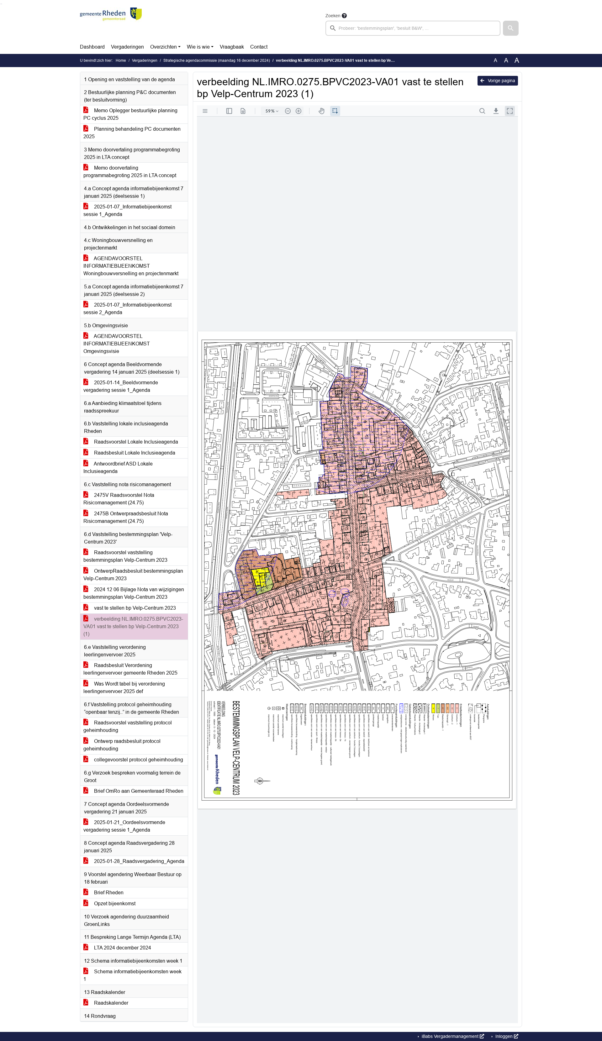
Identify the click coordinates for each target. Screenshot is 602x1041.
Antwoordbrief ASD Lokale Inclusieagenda (118, 467)
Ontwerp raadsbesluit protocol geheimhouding (122, 745)
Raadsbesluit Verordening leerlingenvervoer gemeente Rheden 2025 (130, 669)
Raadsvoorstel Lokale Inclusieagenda (135, 441)
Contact (258, 47)
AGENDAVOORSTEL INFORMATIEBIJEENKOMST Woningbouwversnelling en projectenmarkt (130, 266)
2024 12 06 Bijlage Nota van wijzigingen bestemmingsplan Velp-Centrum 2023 (133, 593)
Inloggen (504, 1036)
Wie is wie (198, 47)
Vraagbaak (232, 47)
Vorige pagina (501, 80)
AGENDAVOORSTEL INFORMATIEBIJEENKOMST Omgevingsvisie (116, 344)
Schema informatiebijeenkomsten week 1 (132, 975)
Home (121, 60)
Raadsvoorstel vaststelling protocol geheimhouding (127, 726)
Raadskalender (110, 1003)
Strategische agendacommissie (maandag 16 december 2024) (216, 60)
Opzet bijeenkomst (114, 903)
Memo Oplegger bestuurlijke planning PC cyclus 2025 (130, 114)
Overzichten (163, 47)
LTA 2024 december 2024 (122, 947)
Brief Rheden (108, 892)
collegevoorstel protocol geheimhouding (138, 759)
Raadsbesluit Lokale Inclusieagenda (134, 452)
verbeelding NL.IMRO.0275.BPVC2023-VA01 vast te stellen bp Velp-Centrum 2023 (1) (133, 626)
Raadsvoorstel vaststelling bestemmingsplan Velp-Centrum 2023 (125, 556)
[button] (511, 28)
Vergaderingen (127, 47)
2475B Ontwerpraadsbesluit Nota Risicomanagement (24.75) (125, 517)
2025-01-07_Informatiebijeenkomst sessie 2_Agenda (127, 308)
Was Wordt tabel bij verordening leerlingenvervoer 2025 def (124, 687)
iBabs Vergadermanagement (450, 1036)
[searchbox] (412, 28)
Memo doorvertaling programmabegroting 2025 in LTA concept (129, 171)
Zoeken (333, 15)
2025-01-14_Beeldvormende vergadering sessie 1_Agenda (120, 386)
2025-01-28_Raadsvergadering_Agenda (138, 861)
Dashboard (92, 47)
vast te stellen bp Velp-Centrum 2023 (134, 608)
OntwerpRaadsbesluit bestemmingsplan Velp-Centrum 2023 (133, 574)
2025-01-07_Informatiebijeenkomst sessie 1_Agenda (127, 210)
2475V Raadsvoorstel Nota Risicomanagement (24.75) (118, 498)
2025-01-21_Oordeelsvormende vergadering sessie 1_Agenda (124, 826)
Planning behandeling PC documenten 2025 (132, 132)
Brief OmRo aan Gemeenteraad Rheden (138, 791)
